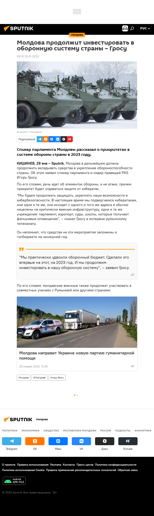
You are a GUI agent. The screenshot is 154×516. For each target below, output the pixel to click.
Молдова (24, 377)
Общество (51, 430)
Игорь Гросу (57, 377)
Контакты (69, 464)
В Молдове (39, 377)
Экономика (30, 430)
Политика (9, 430)
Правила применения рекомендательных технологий (81, 470)
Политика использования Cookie (23, 470)
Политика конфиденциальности (115, 464)
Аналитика (143, 430)
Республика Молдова (79, 430)
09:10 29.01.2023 (28, 56)
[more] (133, 275)
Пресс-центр (85, 464)
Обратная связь (128, 470)
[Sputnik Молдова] (19, 32)
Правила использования (33, 464)
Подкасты (123, 430)
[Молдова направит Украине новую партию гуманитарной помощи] (77, 322)
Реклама (55, 464)
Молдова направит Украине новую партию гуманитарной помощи (76, 355)
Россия (105, 430)
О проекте (8, 464)
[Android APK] (14, 481)
